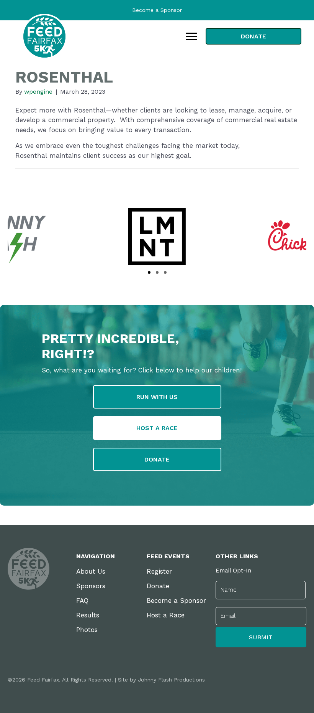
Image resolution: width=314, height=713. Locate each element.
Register (159, 571)
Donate (158, 586)
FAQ (82, 600)
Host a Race (166, 615)
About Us (90, 571)
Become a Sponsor (157, 10)
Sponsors (90, 586)
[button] (149, 272)
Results (87, 615)
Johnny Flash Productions (171, 680)
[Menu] (191, 36)
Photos (87, 630)
